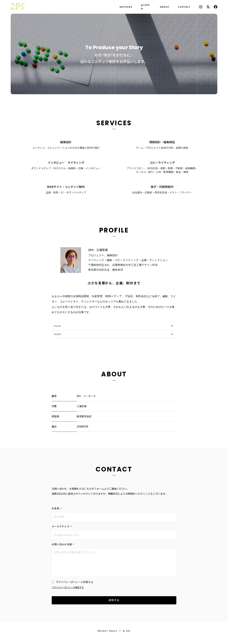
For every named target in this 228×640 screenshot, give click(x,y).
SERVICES (114, 123)
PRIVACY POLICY (107, 631)
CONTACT (114, 469)
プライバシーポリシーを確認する (68, 587)
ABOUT (114, 374)
